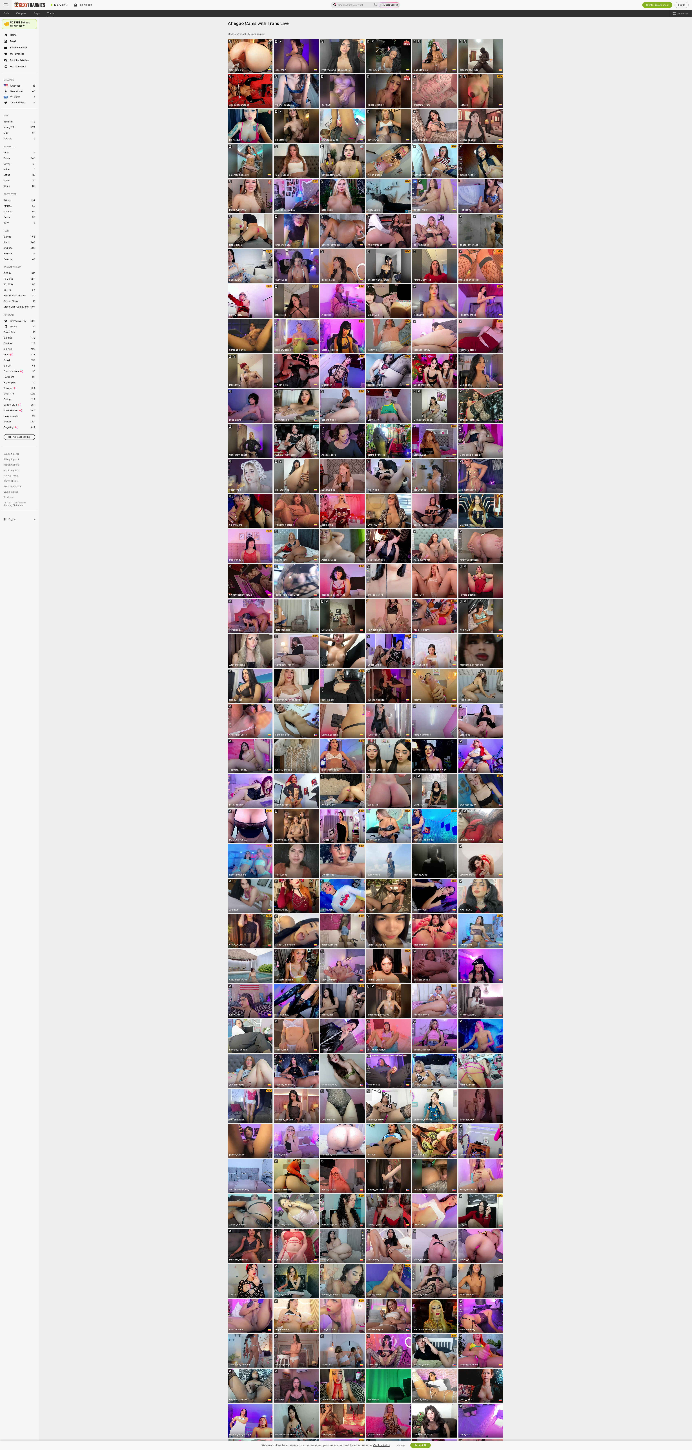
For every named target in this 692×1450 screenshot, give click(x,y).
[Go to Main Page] (30, 5)
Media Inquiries (11, 470)
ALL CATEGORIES (21, 437)
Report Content (11, 465)
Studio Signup (11, 492)
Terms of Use (11, 481)
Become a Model (12, 486)
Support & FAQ (11, 454)
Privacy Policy (11, 475)
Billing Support (11, 459)
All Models (9, 497)
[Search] (375, 4)
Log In (681, 5)
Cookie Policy (381, 1445)
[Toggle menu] (6, 5)
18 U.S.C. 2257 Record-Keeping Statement (16, 503)
